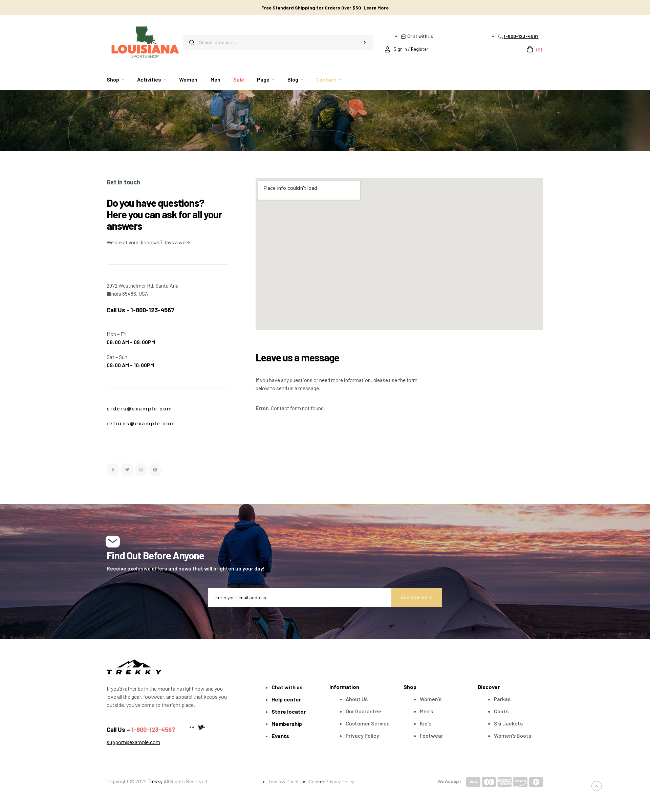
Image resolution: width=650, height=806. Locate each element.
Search (364, 42)
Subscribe (415, 597)
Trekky (155, 781)
